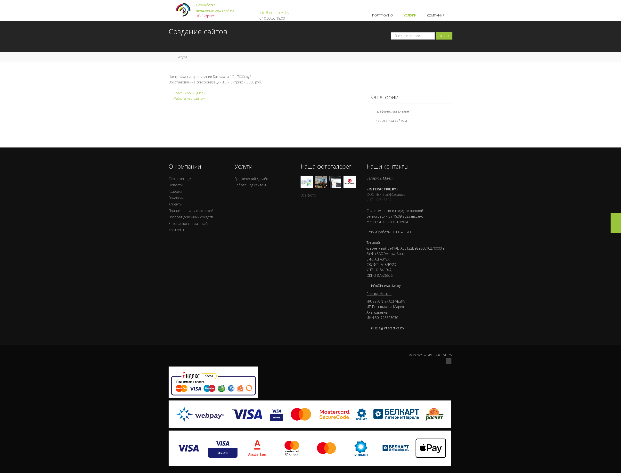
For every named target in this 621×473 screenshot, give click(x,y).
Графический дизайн (190, 93)
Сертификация (180, 178)
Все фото (308, 195)
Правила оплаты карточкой (191, 210)
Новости (176, 185)
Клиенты (175, 204)
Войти (447, 5)
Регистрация (428, 5)
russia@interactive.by (387, 328)
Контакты (176, 230)
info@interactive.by (274, 12)
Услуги (410, 15)
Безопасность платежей (188, 223)
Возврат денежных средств (191, 217)
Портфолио (383, 15)
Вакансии (176, 198)
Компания (436, 15)
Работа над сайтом (189, 98)
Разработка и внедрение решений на (215, 10)
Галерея (175, 191)
